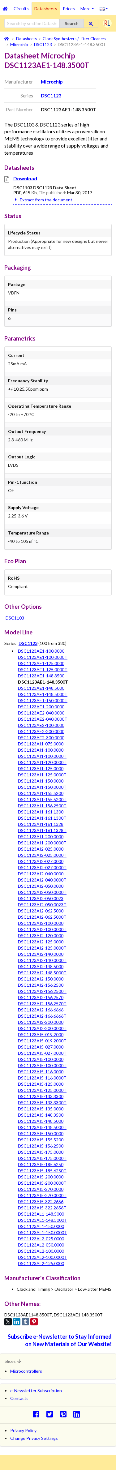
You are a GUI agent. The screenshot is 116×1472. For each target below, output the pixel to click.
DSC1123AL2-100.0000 (41, 1251)
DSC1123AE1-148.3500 (41, 675)
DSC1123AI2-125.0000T (42, 948)
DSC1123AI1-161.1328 (40, 824)
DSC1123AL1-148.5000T (42, 1220)
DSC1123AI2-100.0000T (42, 929)
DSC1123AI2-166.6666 (40, 1009)
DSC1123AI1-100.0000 (40, 750)
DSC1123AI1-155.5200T (42, 799)
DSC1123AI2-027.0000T (42, 867)
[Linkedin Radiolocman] (78, 1414)
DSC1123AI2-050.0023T (42, 904)
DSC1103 (15, 617)
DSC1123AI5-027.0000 (40, 1046)
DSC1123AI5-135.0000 (40, 1108)
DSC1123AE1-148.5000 (41, 688)
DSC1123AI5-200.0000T (42, 1183)
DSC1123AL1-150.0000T (42, 1232)
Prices (69, 8)
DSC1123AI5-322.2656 (40, 1201)
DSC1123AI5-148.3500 (40, 1115)
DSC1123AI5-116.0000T (42, 1077)
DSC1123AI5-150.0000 (40, 1133)
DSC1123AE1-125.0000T (42, 669)
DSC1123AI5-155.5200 (40, 1139)
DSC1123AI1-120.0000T (42, 762)
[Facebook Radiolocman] (38, 1414)
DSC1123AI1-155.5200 (40, 793)
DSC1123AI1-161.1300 (40, 811)
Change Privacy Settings (34, 1438)
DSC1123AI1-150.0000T (42, 787)
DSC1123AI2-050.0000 (40, 886)
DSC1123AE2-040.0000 (41, 712)
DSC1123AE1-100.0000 (41, 651)
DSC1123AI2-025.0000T (42, 855)
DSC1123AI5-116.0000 (40, 1071)
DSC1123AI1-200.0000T (42, 842)
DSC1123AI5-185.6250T (42, 1170)
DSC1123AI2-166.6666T (42, 1016)
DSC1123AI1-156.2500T (42, 805)
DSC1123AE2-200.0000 (41, 731)
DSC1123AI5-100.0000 (40, 1059)
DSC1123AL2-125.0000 (41, 1263)
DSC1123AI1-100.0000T (42, 756)
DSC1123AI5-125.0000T (42, 1090)
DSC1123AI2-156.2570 (40, 997)
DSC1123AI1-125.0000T (42, 774)
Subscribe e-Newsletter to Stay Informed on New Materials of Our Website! (60, 1340)
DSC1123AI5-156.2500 (40, 1145)
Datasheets (45, 8)
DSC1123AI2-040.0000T (42, 879)
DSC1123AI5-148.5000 (40, 1121)
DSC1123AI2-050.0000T (42, 892)
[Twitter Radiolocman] (51, 1414)
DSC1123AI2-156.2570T (42, 1003)
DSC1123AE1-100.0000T (42, 657)
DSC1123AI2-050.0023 (40, 898)
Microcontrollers (26, 1371)
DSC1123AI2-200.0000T (42, 1028)
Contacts (19, 1398)
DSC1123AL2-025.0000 (41, 1238)
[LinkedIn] (16, 1321)
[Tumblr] (25, 1321)
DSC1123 (51, 95)
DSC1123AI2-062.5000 (40, 910)
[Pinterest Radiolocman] (65, 1414)
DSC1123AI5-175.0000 (40, 1152)
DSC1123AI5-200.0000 (40, 1176)
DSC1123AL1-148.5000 (41, 1214)
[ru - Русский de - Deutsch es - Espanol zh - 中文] (104, 8)
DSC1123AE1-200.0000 (41, 706)
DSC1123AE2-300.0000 (41, 737)
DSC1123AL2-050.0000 (41, 1244)
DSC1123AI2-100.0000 (40, 923)
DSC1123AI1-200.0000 (40, 836)
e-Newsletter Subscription (36, 1390)
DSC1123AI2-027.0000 (40, 861)
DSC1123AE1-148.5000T (42, 694)
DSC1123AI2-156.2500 (40, 985)
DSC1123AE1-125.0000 (41, 663)
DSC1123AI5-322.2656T (42, 1207)
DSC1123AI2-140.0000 (40, 954)
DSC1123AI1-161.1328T (42, 830)
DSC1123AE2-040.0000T (42, 719)
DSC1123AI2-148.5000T (42, 972)
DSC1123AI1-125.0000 (40, 768)
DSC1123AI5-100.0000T (42, 1065)
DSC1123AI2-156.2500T (42, 991)
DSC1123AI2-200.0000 (40, 1022)
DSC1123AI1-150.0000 (40, 780)
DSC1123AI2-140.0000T (42, 960)
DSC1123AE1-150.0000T (42, 700)
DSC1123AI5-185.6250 (40, 1164)
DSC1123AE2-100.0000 (41, 725)
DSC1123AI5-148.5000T (42, 1127)
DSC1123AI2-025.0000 (40, 849)
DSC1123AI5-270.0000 (40, 1189)
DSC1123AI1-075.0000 (40, 743)
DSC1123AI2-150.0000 (40, 978)
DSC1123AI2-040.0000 (40, 873)
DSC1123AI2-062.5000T (42, 917)
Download (25, 178)
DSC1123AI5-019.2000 (40, 1034)
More (88, 6)
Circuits (21, 8)
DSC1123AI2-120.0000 (40, 935)
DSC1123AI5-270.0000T (42, 1195)
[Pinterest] (34, 1321)
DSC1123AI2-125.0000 (40, 941)
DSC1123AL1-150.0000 (41, 1226)
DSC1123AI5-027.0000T (42, 1053)
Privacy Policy (23, 1430)
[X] (8, 1321)
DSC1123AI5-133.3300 (40, 1096)
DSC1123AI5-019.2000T (42, 1040)
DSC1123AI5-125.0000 (40, 1084)
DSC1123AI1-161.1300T (42, 818)
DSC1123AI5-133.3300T (42, 1102)
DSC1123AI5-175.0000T (42, 1158)
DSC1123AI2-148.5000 (40, 966)
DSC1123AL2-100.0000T (42, 1257)
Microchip (52, 81)
